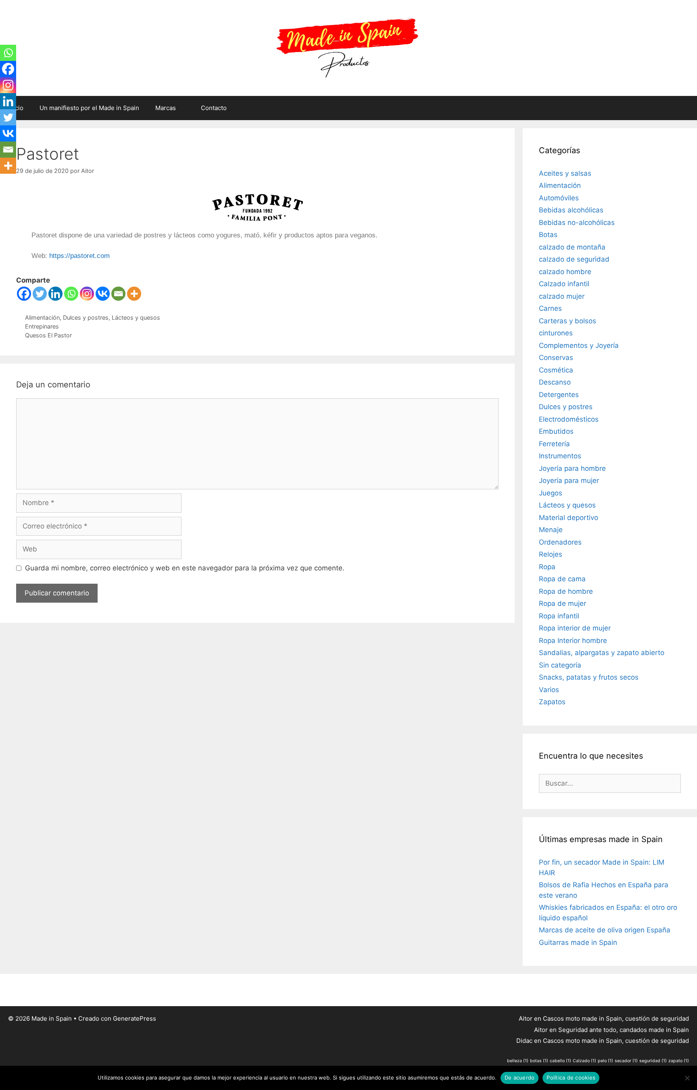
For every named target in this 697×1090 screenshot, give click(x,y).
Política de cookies (571, 1077)
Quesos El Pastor (48, 335)
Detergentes (559, 395)
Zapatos (552, 702)
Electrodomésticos (569, 419)
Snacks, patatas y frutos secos (589, 677)
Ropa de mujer (562, 603)
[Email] (118, 294)
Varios (549, 690)
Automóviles (559, 198)
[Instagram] (87, 294)
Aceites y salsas (565, 173)
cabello (560, 1060)
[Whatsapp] (71, 294)
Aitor (525, 1018)
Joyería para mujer (569, 480)
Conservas (556, 358)
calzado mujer (561, 296)
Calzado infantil (564, 284)
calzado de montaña (572, 247)
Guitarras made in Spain (578, 942)
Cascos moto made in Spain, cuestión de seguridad (616, 1018)
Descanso (555, 382)
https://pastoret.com (79, 256)
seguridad (653, 1060)
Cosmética (556, 370)
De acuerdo (520, 1077)
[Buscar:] (610, 783)
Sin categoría (560, 665)
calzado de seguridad (574, 259)
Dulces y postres (86, 317)
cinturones (556, 333)
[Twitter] (40, 294)
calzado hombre (565, 272)
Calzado (584, 1060)
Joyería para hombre (572, 468)
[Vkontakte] (103, 294)
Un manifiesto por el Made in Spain (89, 108)
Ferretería (554, 444)
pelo (605, 1060)
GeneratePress (134, 1018)
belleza (517, 1060)
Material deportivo (568, 518)
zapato (678, 1060)
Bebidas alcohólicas (571, 210)
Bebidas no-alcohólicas (577, 222)
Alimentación (42, 317)
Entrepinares (42, 326)
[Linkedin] (55, 294)
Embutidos (556, 431)
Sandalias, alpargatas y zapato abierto (601, 653)
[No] (687, 1078)
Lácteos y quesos (136, 317)
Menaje (551, 530)
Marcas (165, 108)
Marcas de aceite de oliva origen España (604, 930)
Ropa (547, 567)
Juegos (550, 493)
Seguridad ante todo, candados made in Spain (623, 1030)
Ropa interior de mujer (575, 628)
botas (539, 1060)
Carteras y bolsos (567, 321)
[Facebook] (24, 294)
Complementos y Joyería (579, 345)
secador (626, 1060)
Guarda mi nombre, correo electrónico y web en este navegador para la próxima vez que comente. (184, 568)
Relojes (550, 554)
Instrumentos (560, 456)
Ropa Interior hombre (573, 641)
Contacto (214, 108)
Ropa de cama (562, 579)
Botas (548, 235)
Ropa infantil (559, 616)
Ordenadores (560, 542)
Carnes (550, 308)
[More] (134, 294)
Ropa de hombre (566, 591)
